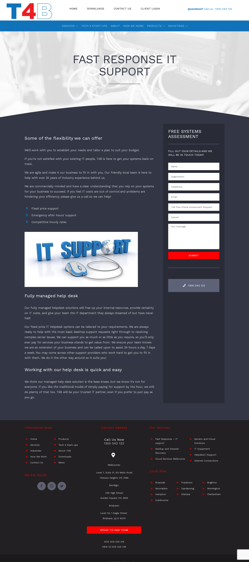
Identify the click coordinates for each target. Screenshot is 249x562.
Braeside (160, 482)
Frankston (186, 482)
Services (35, 445)
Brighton (212, 482)
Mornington (213, 488)
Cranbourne (161, 500)
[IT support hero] (81, 233)
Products (63, 439)
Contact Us (36, 462)
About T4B (64, 450)
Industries (35, 450)
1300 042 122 (223, 9)
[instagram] (51, 486)
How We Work (38, 456)
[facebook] (41, 486)
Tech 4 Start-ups (68, 445)
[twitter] (62, 486)
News (61, 462)
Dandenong (187, 488)
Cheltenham (214, 494)
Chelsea (185, 494)
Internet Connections (206, 460)
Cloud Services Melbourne (170, 458)
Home (33, 439)
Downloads (64, 456)
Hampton (160, 494)
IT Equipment (202, 448)
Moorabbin (161, 488)
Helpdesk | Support (205, 454)
